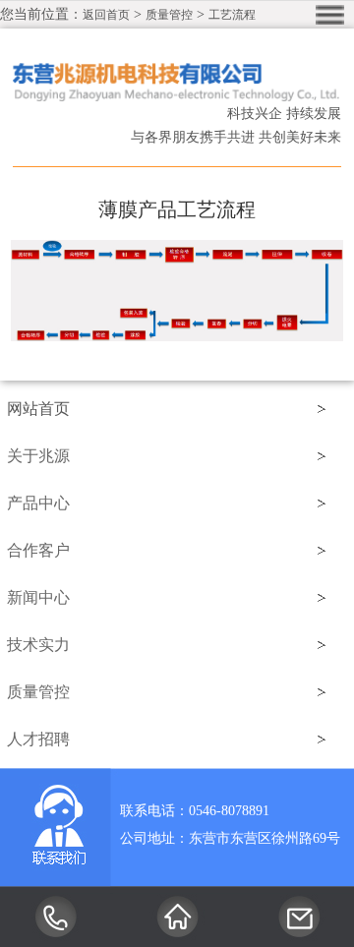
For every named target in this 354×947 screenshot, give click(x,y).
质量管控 (169, 15)
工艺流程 (232, 15)
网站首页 (38, 408)
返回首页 (106, 15)
